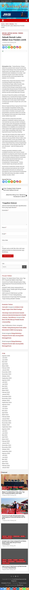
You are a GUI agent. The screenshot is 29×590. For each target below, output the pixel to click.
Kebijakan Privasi (6, 583)
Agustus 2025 (6, 380)
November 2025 (6, 374)
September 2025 (6, 378)
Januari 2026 (5, 370)
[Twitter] (6, 47)
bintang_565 (13, 42)
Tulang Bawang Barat (20, 561)
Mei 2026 (4, 362)
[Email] (14, 47)
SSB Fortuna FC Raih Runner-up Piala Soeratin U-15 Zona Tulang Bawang (14, 567)
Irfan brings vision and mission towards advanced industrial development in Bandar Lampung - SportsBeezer (14, 315)
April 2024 (5, 412)
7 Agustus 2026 (5, 545)
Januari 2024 (5, 419)
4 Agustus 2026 (5, 569)
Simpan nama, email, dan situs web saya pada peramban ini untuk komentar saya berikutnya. (13, 250)
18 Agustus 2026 (6, 495)
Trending (20, 33)
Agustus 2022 (6, 453)
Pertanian (15, 487)
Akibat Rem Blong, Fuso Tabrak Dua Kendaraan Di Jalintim (15, 195)
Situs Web (5, 240)
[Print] (11, 47)
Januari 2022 (5, 467)
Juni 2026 (5, 360)
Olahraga (15, 559)
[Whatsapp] (9, 47)
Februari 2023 (6, 441)
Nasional (15, 33)
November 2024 (6, 398)
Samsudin (5, 307)
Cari (3, 263)
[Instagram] (17, 47)
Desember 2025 (6, 372)
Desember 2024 (6, 396)
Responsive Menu (26, 1)
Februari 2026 (6, 368)
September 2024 (6, 402)
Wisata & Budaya (6, 563)
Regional (21, 487)
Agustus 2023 (6, 429)
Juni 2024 (5, 408)
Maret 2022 (5, 463)
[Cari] (24, 266)
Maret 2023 (5, 439)
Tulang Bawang (6, 34)
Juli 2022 (4, 455)
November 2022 (6, 447)
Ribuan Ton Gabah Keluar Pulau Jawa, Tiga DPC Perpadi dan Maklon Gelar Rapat (13, 492)
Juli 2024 (4, 406)
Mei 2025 (4, 386)
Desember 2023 (6, 421)
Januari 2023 (5, 443)
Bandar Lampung (6, 509)
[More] (20, 47)
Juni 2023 (5, 433)
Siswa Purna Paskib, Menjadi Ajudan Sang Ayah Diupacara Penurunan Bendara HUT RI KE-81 (14, 283)
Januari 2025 (5, 394)
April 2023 (5, 437)
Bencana (4, 33)
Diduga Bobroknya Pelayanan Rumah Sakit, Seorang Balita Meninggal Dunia (13, 336)
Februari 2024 (6, 416)
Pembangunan (16, 536)
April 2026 (5, 364)
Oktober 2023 (6, 425)
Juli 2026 (4, 358)
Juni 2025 (5, 384)
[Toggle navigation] (3, 20)
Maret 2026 (5, 366)
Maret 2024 (5, 414)
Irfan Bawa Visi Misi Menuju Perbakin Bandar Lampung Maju (13, 320)
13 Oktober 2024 (6, 42)
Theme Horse (22, 583)
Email (4, 234)
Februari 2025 (6, 392)
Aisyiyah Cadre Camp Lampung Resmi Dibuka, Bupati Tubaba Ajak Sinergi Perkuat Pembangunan (14, 289)
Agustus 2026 (6, 355)
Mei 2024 (4, 410)
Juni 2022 (5, 457)
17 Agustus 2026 (6, 520)
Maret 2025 (5, 390)
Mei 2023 (4, 435)
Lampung (9, 33)
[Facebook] (3, 47)
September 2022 (6, 451)
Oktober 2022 (6, 449)
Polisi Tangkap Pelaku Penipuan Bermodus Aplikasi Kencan (12, 189)
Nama (4, 227)
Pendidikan (21, 559)
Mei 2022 (4, 459)
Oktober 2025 (6, 376)
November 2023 (6, 423)
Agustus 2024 (6, 404)
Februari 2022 (6, 465)
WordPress (20, 585)
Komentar (5, 210)
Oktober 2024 (6, 400)
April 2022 (5, 461)
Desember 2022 (6, 445)
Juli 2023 (4, 431)
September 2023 (6, 427)
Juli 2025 (4, 382)
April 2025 (5, 388)
